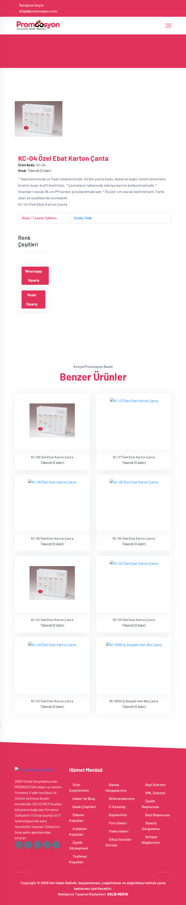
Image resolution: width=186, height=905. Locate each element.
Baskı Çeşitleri (84, 806)
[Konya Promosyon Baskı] (38, 24)
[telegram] (150, 8)
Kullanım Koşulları (78, 831)
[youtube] (169, 8)
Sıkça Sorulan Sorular (118, 842)
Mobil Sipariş (31, 299)
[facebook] (143, 8)
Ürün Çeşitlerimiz (79, 787)
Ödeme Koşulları (76, 818)
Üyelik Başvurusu (150, 804)
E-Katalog (116, 806)
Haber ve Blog (83, 798)
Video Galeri (118, 831)
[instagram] (158, 8)
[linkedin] (165, 8)
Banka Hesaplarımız (116, 787)
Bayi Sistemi (155, 784)
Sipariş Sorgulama (151, 826)
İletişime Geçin (31, 5)
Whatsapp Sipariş (33, 275)
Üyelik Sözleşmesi (78, 845)
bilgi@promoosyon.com (38, 11)
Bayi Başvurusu (157, 815)
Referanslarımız (121, 798)
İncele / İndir (83, 218)
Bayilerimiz (117, 815)
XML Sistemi (154, 793)
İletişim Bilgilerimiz (151, 840)
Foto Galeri (117, 823)
